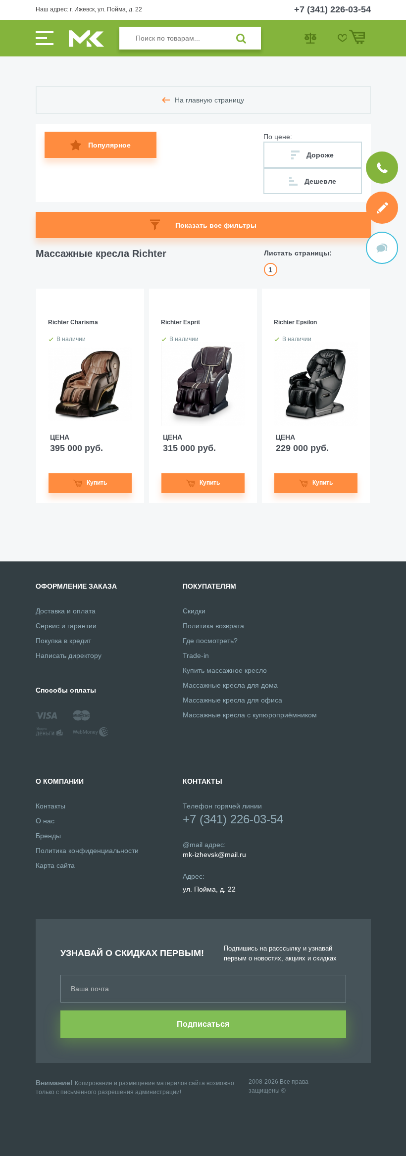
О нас (45, 821)
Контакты (50, 806)
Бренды (48, 836)
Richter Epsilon (295, 322)
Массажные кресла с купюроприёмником (250, 715)
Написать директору (69, 655)
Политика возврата (213, 626)
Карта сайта (55, 865)
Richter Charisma (73, 322)
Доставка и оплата (66, 611)
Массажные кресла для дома (230, 685)
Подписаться (203, 1024)
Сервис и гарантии (66, 626)
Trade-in (196, 655)
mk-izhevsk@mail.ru (214, 854)
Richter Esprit (180, 322)
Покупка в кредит (63, 641)
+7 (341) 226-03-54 (332, 9)
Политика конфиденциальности (87, 850)
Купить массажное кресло (225, 670)
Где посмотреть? (210, 641)
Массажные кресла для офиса (232, 700)
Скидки (194, 611)
